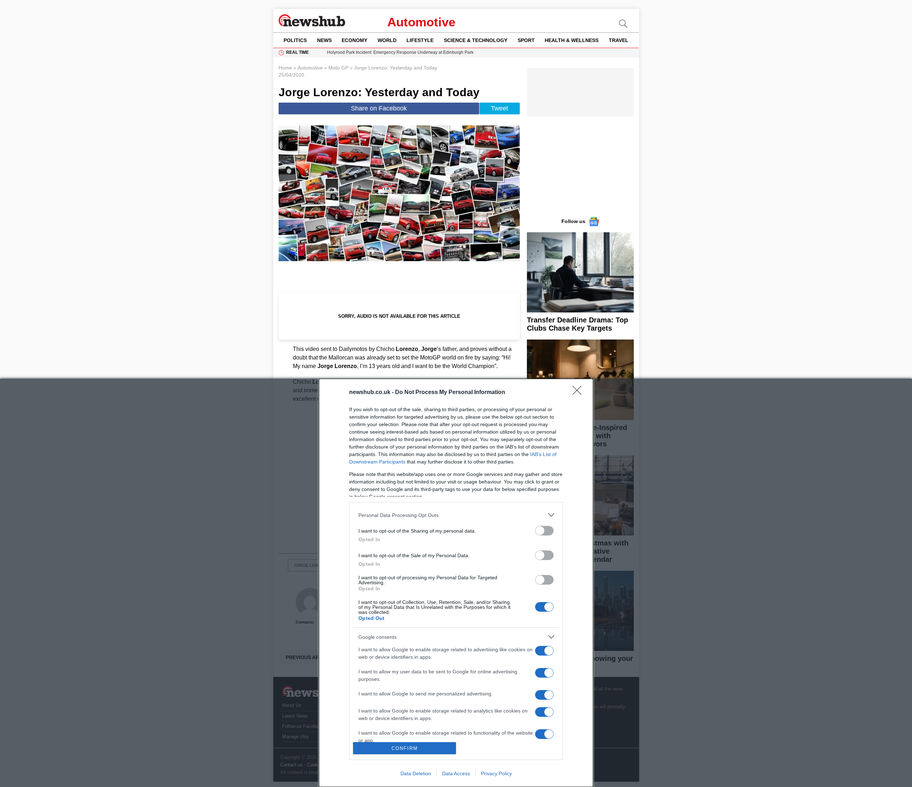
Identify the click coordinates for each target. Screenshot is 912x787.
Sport (526, 40)
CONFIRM (405, 748)
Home (285, 68)
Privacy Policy (496, 773)
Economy (354, 40)
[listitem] (456, 515)
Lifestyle (420, 40)
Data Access (456, 773)
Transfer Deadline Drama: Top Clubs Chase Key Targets (577, 324)
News (324, 40)
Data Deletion (415, 773)
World (387, 40)
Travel (618, 40)
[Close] (579, 392)
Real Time (297, 52)
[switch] (544, 530)
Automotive (421, 22)
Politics (295, 40)
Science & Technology (475, 40)
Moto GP (338, 68)
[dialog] (456, 583)
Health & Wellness (571, 40)
